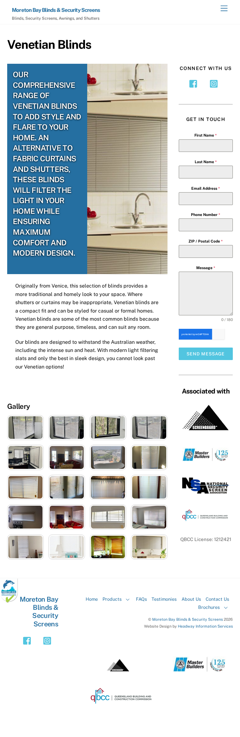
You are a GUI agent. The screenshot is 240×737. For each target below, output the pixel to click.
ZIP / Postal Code (205, 241)
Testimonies (164, 599)
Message (205, 268)
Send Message (206, 353)
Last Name (206, 162)
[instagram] (214, 83)
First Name (205, 135)
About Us (191, 599)
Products (112, 599)
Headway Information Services (205, 626)
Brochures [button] (209, 607)
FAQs (141, 599)
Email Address (205, 188)
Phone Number (205, 215)
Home (92, 599)
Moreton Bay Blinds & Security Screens (187, 619)
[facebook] (194, 83)
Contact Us (217, 599)
